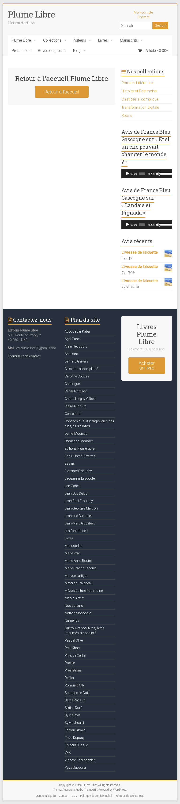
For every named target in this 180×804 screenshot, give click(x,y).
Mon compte (143, 12)
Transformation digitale (140, 107)
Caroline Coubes (77, 376)
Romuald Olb (74, 685)
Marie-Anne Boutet (78, 561)
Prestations (21, 50)
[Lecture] (127, 173)
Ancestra (71, 354)
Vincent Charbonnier (80, 760)
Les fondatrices (76, 531)
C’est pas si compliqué (139, 99)
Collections (52, 40)
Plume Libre (31, 14)
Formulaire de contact (24, 356)
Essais (70, 463)
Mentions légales (45, 795)
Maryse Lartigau (76, 576)
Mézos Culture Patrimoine (84, 590)
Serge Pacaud (75, 700)
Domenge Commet (79, 441)
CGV (74, 795)
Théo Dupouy (75, 737)
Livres (103, 40)
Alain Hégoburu (76, 346)
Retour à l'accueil (61, 92)
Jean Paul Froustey (79, 501)
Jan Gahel (72, 486)
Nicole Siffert (74, 598)
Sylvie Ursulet (74, 723)
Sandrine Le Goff (77, 693)
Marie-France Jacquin (81, 568)
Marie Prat (72, 553)
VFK (68, 752)
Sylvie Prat (72, 715)
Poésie (70, 663)
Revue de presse (52, 50)
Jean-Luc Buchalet (78, 516)
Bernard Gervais (76, 361)
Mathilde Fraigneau (79, 583)
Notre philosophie (78, 613)
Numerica (72, 620)
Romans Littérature (137, 83)
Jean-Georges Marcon (81, 508)
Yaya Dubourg (75, 767)
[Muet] (158, 173)
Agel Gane (72, 339)
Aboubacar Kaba (77, 331)
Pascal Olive (74, 640)
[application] (146, 173)
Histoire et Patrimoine (139, 91)
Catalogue (72, 384)
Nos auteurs (74, 605)
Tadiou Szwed (75, 730)
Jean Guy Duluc (76, 493)
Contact (143, 17)
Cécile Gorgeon (76, 391)
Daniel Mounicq (76, 433)
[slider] (165, 173)
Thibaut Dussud (76, 745)
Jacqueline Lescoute (80, 478)
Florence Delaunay (78, 471)
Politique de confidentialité (96, 795)
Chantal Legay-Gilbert (80, 399)
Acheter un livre (147, 365)
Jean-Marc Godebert (80, 523)
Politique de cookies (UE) (130, 795)
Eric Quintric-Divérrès (80, 456)
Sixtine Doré (73, 708)
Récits (126, 115)
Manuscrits (129, 40)
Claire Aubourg (75, 406)
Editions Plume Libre (79, 448)
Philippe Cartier (75, 655)
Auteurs (80, 40)
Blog (77, 50)
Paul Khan (72, 648)
